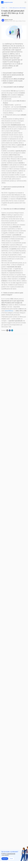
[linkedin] (12, 330)
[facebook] (10, 330)
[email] (7, 330)
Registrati (5, 858)
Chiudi (11, 858)
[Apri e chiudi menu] (25, 2)
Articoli (3, 7)
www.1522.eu (9, 311)
